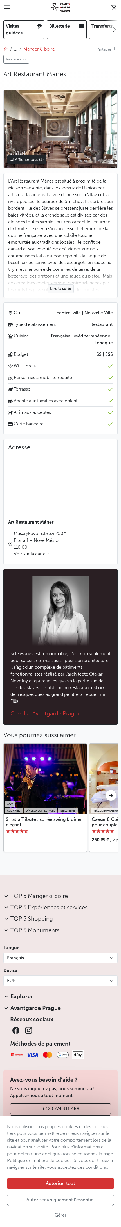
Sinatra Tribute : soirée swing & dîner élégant (44, 822)
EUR (11, 980)
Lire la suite (60, 288)
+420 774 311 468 (60, 1108)
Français (15, 957)
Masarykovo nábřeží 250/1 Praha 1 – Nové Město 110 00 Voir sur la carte (40, 544)
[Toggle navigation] (7, 7)
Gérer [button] (60, 1215)
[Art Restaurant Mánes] (60, 128)
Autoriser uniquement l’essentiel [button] (60, 1199)
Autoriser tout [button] (60, 1183)
